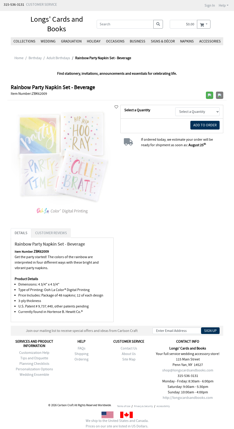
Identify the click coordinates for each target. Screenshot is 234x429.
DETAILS (21, 233)
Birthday (35, 58)
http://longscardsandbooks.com (188, 397)
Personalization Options (34, 369)
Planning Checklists (34, 363)
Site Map (129, 359)
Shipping (81, 354)
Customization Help (34, 352)
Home (19, 58)
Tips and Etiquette (34, 358)
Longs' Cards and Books (56, 24)
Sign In (210, 5)
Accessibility (163, 406)
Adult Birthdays (58, 58)
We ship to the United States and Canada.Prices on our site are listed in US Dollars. (117, 423)
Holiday (94, 41)
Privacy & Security (143, 406)
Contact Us (129, 348)
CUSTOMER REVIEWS (51, 233)
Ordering (81, 359)
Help (222, 5)
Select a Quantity (137, 110)
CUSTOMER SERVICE (41, 4)
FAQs (81, 348)
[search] (158, 24)
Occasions (115, 41)
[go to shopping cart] (203, 24)
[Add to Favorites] (116, 107)
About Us (129, 354)
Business (137, 41)
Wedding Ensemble (34, 374)
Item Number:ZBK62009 (29, 93)
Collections (24, 41)
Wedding (48, 41)
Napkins (187, 41)
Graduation (71, 41)
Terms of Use (123, 406)
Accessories (210, 41)
